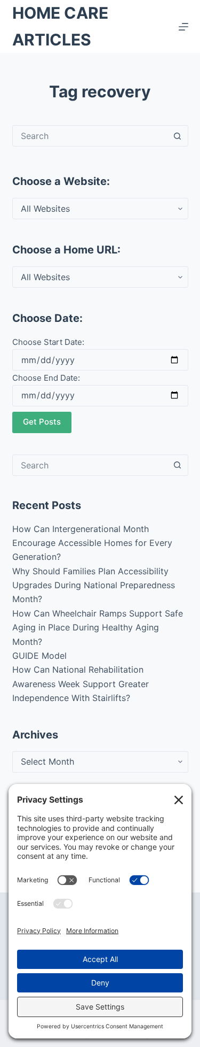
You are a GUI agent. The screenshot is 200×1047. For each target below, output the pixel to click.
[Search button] (177, 136)
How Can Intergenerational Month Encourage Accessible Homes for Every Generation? (92, 543)
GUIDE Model (39, 655)
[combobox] (90, 136)
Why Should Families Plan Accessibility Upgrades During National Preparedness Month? (93, 585)
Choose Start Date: (48, 342)
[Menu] (183, 27)
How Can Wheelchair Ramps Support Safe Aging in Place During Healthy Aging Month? (97, 627)
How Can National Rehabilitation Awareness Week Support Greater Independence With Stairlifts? (80, 683)
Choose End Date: (46, 378)
